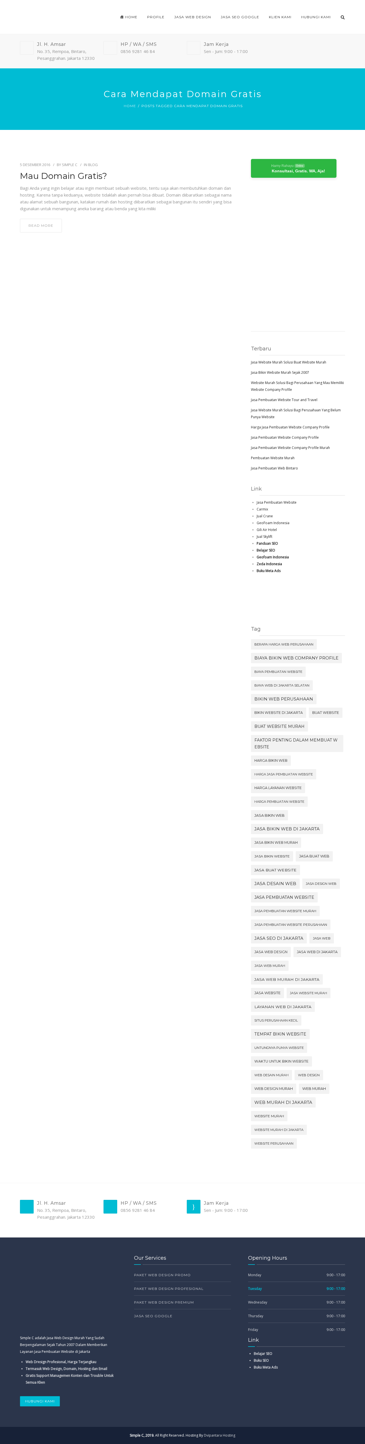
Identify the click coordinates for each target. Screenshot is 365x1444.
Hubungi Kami (316, 17)
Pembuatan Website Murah (273, 458)
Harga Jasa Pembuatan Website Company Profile (290, 427)
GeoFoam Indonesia (273, 522)
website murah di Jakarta (278, 1130)
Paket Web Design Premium (164, 1302)
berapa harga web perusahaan (283, 644)
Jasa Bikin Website (272, 856)
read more (41, 225)
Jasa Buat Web (314, 856)
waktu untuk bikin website (281, 1061)
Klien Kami (280, 17)
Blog (93, 164)
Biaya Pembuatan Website (278, 672)
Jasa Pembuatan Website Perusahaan (290, 925)
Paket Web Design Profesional (169, 1288)
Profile (156, 17)
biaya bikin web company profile (296, 658)
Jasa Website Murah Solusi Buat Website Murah (288, 362)
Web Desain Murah (271, 1075)
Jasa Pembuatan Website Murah (285, 911)
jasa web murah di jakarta (286, 979)
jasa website (267, 993)
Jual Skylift (264, 536)
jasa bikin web (269, 815)
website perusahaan (273, 1143)
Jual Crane (265, 516)
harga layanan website (278, 788)
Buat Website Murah (279, 726)
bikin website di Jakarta (278, 712)
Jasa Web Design (192, 17)
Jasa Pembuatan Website (277, 502)
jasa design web (321, 884)
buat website (325, 712)
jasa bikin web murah (276, 842)
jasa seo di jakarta (278, 938)
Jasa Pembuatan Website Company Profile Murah (290, 447)
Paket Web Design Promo (162, 1275)
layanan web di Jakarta (282, 1006)
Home (130, 106)
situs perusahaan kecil (276, 1020)
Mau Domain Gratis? (63, 176)
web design (309, 1075)
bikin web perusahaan (283, 699)
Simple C (69, 164)
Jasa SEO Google (240, 17)
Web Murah (314, 1088)
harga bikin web (270, 760)
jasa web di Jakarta (317, 952)
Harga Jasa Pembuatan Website (283, 774)
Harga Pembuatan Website (279, 802)
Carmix (262, 509)
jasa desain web (275, 883)
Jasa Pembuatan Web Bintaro (274, 468)
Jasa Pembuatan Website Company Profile (285, 437)
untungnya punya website (279, 1048)
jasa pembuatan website (284, 897)
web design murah (273, 1088)
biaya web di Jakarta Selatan (281, 685)
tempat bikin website (280, 1034)
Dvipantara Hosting (219, 1435)
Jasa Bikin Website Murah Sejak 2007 (280, 372)
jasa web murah (269, 966)
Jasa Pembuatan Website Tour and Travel (284, 399)
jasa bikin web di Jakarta (287, 829)
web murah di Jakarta (283, 1102)
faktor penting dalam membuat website (296, 743)
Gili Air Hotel (267, 529)
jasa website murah (308, 993)
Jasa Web (321, 938)
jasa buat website (275, 870)
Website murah (269, 1116)
